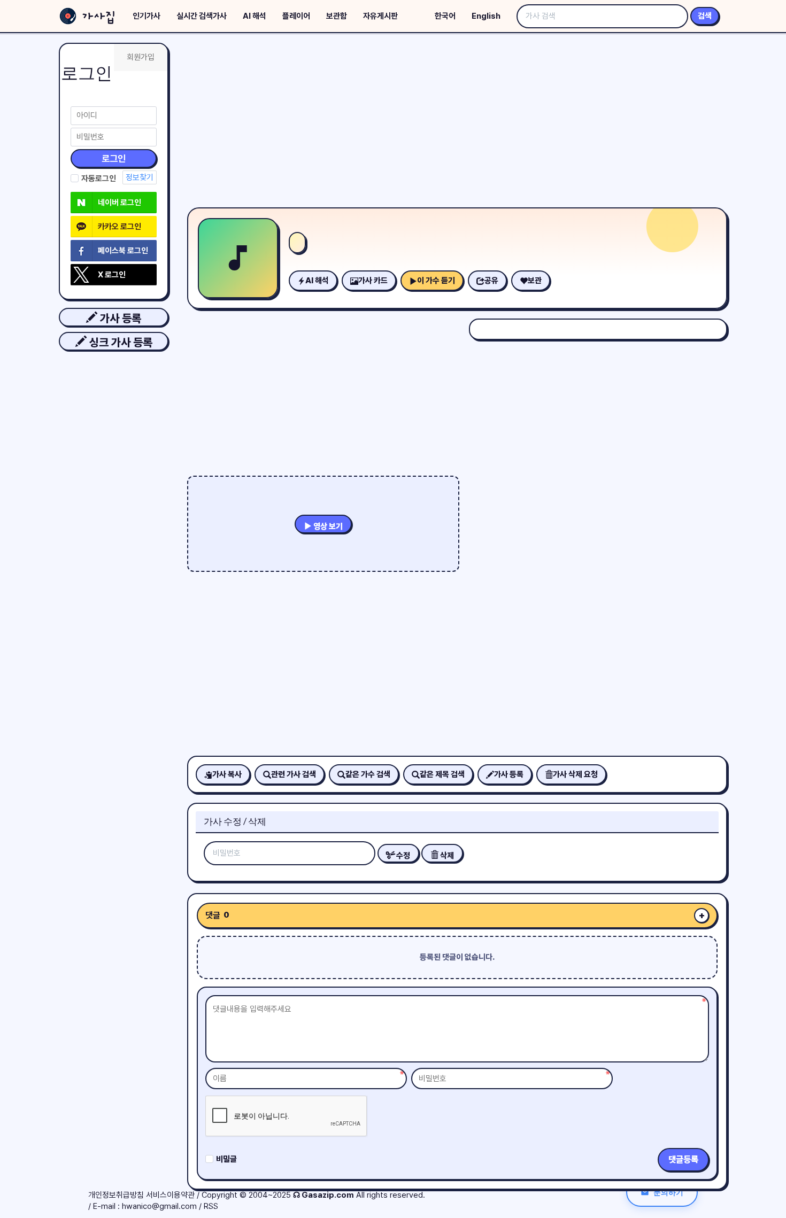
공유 (491, 280)
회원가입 (141, 57)
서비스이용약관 (170, 1195)
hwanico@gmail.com (159, 1206)
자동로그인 (98, 178)
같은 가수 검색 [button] (367, 774)
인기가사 (146, 16)
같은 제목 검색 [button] (442, 774)
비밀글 (226, 1159)
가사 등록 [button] (119, 318)
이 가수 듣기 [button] (436, 280)
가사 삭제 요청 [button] (575, 774)
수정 (402, 855)
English (486, 16)
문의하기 (668, 1192)
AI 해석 (254, 16)
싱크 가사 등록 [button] (119, 342)
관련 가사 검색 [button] (293, 774)
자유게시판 (380, 16)
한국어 (445, 16)
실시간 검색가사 (201, 16)
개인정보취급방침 (116, 1195)
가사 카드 (373, 280)
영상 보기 (327, 526)
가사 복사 (227, 774)
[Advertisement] (457, 123)
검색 (705, 16)
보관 (535, 280)
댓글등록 (683, 1159)
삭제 (446, 855)
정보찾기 (139, 177)
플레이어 (296, 16)
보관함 (336, 16)
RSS (211, 1206)
